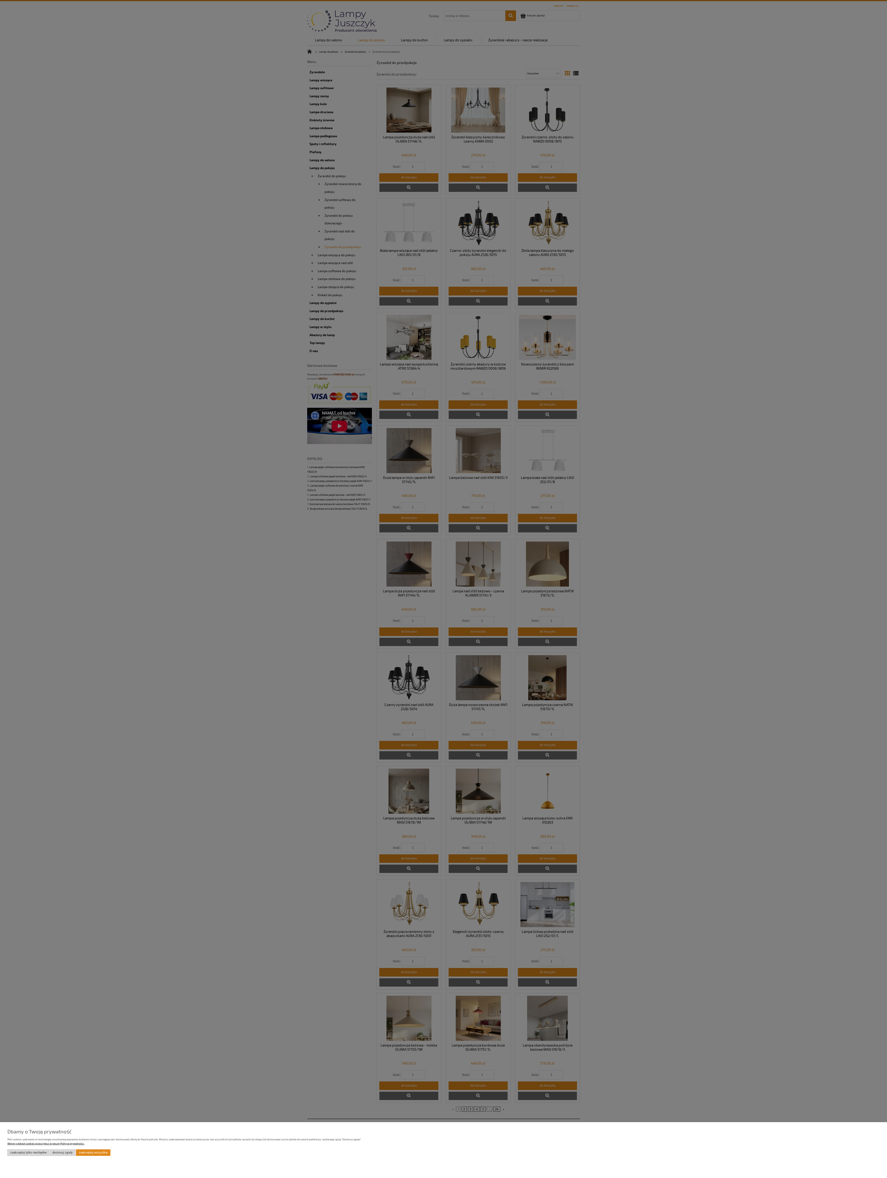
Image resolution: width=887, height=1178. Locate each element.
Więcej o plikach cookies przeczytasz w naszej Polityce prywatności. (46, 1143)
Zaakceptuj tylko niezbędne (28, 1152)
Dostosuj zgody (62, 1152)
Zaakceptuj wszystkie (93, 1152)
